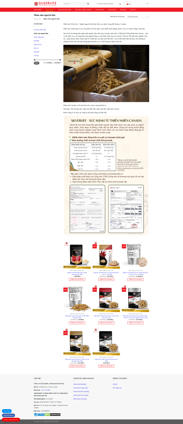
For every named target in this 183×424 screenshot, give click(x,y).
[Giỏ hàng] (147, 3)
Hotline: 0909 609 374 (11, 419)
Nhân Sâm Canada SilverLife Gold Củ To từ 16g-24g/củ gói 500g (77, 360)
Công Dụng (99, 9)
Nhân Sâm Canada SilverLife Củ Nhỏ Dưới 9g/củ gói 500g (77, 316)
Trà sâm (36, 55)
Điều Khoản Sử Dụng (80, 399)
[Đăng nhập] (120, 4)
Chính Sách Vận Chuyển (80, 395)
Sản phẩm (49, 9)
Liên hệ (115, 384)
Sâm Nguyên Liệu (64, 9)
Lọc (36, 63)
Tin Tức (133, 9)
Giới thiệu (38, 9)
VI (129, 4)
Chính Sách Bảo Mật (79, 384)
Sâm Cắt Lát (37, 44)
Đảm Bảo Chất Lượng (83, 9)
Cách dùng (112, 9)
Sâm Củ (36, 48)
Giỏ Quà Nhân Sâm (40, 30)
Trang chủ (37, 19)
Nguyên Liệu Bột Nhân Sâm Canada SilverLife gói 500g (77, 273)
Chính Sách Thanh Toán (80, 388)
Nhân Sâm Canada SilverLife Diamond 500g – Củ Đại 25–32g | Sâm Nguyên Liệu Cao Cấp (135, 316)
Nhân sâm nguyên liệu (41, 33)
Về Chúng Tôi (117, 388)
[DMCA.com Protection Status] (53, 414)
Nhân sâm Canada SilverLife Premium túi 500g (106, 360)
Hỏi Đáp (123, 9)
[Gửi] (88, 3)
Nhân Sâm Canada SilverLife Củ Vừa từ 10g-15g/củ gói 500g (106, 316)
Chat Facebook (8, 415)
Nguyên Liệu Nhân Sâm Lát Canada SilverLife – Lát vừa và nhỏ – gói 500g (135, 273)
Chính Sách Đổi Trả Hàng (81, 391)
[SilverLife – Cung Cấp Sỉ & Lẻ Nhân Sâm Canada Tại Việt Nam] (45, 4)
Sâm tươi (36, 52)
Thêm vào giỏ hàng (77, 279)
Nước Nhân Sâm (39, 37)
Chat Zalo (7, 411)
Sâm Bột (36, 41)
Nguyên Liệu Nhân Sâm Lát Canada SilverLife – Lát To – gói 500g (106, 273)
